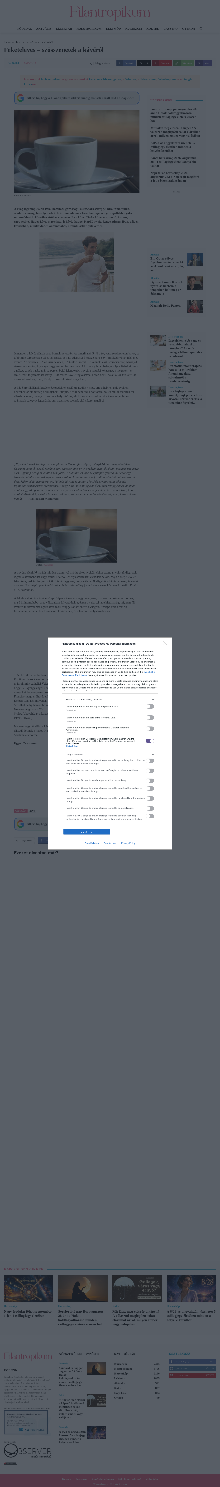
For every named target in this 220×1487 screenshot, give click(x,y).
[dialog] (110, 743)
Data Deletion (92, 843)
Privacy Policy (128, 843)
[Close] (166, 644)
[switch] (150, 706)
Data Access (110, 843)
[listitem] (110, 699)
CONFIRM (87, 832)
